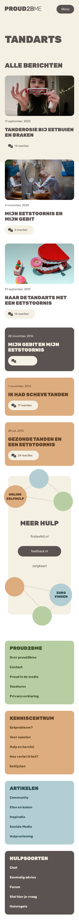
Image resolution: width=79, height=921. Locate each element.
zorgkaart (39, 566)
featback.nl (39, 551)
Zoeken (43, 27)
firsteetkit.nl (40, 536)
